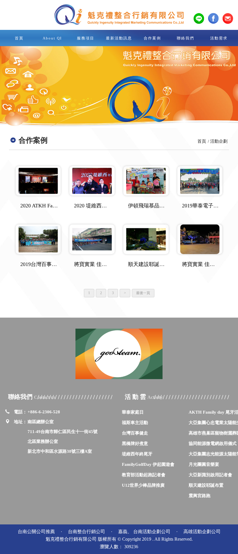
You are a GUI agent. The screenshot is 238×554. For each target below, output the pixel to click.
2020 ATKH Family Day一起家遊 (39, 206)
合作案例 (152, 38)
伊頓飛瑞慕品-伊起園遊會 (147, 206)
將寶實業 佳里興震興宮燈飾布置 (201, 264)
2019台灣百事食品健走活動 (39, 264)
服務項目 (85, 38)
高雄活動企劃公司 (202, 531)
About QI (52, 38)
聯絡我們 (185, 38)
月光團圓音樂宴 (204, 464)
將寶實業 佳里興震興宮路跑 (93, 264)
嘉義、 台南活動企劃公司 (145, 531)
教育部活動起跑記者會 (143, 474)
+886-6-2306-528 (44, 411)
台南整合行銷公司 (87, 531)
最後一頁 (143, 293)
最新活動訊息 (119, 38)
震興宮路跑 (199, 495)
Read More (38, 181)
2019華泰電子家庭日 (201, 206)
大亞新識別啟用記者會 (210, 474)
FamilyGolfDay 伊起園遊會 (148, 464)
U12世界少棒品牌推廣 (143, 485)
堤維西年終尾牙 (137, 453)
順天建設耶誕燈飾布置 (147, 264)
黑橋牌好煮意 (135, 443)
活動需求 (219, 38)
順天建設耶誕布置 (206, 485)
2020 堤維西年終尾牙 (93, 206)
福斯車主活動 (135, 422)
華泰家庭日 (133, 412)
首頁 (19, 38)
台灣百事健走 (135, 432)
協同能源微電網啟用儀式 (213, 443)
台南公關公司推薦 (37, 531)
